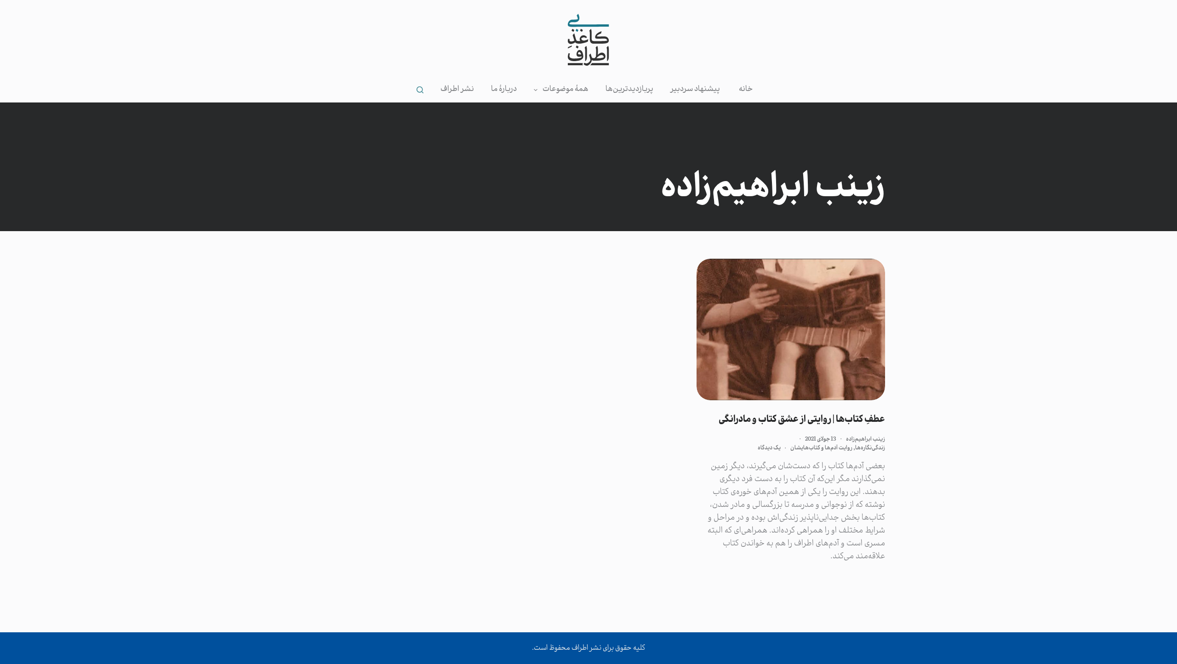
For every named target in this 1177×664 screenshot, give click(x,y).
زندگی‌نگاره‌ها (870, 448)
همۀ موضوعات (565, 89)
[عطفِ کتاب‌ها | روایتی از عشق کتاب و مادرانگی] (791, 329)
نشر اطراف (457, 89)
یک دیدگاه (769, 448)
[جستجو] (420, 89)
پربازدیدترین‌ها (629, 89)
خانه (746, 89)
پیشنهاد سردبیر (695, 89)
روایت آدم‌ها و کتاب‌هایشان (821, 448)
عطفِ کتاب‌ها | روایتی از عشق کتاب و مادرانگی (802, 420)
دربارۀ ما (504, 89)
